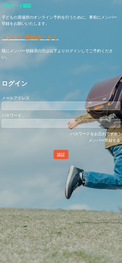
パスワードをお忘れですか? (95, 134)
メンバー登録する (104, 140)
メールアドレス (16, 98)
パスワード (12, 115)
